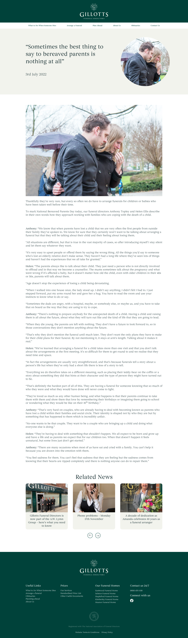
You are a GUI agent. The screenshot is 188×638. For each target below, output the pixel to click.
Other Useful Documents (71, 596)
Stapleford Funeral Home (106, 596)
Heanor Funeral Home (105, 602)
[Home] (94, 11)
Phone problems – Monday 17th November (94, 517)
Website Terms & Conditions (87, 632)
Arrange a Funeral (74, 25)
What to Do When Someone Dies (42, 25)
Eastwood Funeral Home (106, 590)
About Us (117, 25)
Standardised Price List (70, 593)
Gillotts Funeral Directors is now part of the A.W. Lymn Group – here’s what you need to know (46, 521)
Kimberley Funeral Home (106, 599)
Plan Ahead (97, 25)
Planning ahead (33, 599)
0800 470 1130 (136, 590)
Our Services (66, 590)
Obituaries (135, 25)
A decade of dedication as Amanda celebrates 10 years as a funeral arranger (141, 519)
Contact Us (155, 25)
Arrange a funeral (34, 593)
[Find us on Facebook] (146, 600)
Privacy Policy (107, 632)
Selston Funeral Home (105, 593)
